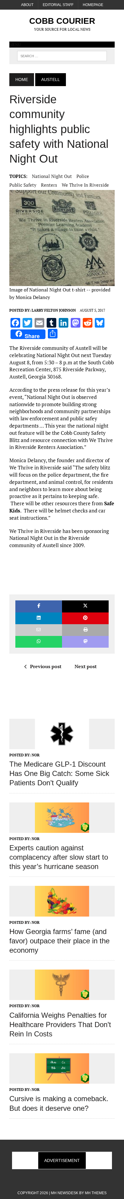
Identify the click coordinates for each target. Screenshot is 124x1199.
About (27, 5)
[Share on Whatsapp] (38, 642)
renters (49, 185)
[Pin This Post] (85, 618)
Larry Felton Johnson (54, 310)
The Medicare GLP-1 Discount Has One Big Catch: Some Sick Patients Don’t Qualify (59, 773)
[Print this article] (85, 630)
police (82, 176)
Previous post (45, 666)
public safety (22, 185)
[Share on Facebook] (38, 606)
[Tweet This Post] (85, 606)
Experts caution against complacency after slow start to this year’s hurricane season (58, 857)
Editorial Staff (58, 5)
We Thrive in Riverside (85, 185)
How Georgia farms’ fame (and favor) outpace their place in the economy (59, 940)
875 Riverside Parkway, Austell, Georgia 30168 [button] (57, 373)
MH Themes (96, 1193)
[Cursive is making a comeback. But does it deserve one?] (62, 1079)
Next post (86, 666)
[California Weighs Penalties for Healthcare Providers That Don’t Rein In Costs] (62, 996)
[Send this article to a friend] (38, 630)
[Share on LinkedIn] (38, 618)
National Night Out (52, 176)
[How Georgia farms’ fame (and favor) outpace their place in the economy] (62, 912)
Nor (35, 755)
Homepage (93, 5)
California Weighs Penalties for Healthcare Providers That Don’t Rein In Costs (60, 1024)
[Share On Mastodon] (85, 642)
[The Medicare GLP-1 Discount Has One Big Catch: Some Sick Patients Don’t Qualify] (62, 745)
